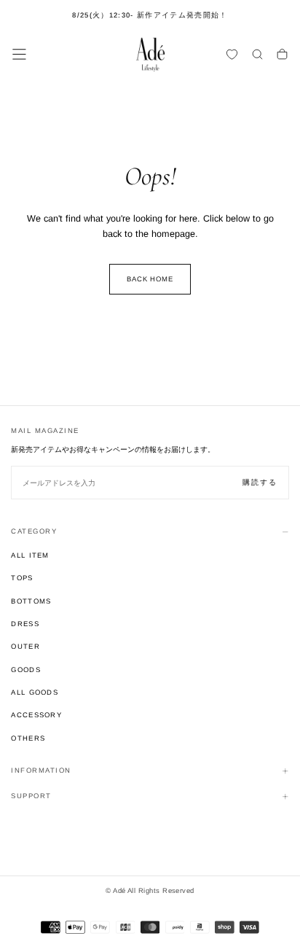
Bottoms (31, 601)
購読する (259, 482)
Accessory (36, 715)
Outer (25, 646)
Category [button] (34, 531)
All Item (30, 555)
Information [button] (41, 770)
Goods (26, 670)
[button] (19, 54)
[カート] (282, 55)
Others (28, 738)
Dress (25, 624)
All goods (34, 692)
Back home (150, 279)
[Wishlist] (232, 55)
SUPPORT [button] (31, 796)
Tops (22, 578)
